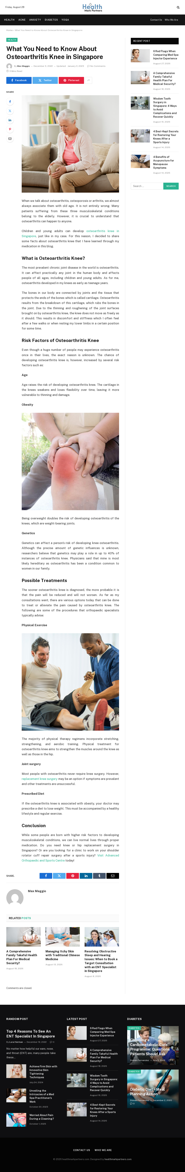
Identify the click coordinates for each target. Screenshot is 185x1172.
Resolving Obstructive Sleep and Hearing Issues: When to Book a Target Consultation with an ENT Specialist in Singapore (101, 961)
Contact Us (156, 20)
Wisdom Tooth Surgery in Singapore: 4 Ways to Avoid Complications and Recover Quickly (165, 107)
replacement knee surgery (39, 779)
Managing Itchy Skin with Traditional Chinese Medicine (63, 955)
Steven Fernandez (139, 1060)
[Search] (178, 7)
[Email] (10, 138)
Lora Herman (16, 1042)
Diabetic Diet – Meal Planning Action (147, 1091)
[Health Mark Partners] (92, 7)
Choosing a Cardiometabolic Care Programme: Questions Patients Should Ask (150, 1047)
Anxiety (35, 19)
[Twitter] (10, 110)
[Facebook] (10, 101)
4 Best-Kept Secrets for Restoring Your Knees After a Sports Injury (165, 137)
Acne (22, 19)
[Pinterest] (10, 129)
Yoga (65, 19)
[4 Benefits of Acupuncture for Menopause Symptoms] (140, 161)
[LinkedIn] (10, 120)
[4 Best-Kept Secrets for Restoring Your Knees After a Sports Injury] (140, 135)
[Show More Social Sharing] (88, 80)
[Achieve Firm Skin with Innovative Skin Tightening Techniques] (16, 1071)
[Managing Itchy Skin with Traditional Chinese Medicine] (63, 936)
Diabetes (51, 19)
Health (9, 19)
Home (9, 30)
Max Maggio (23, 66)
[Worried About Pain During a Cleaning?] (16, 1120)
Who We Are (171, 20)
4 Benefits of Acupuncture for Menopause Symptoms (163, 162)
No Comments (98, 66)
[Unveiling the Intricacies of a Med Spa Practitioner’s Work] (16, 1095)
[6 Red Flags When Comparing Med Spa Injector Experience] (140, 55)
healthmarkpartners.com (118, 1159)
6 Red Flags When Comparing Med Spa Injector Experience (165, 55)
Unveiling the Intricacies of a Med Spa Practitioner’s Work (41, 1096)
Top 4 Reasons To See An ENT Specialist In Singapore (30, 1033)
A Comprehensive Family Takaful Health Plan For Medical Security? (21, 957)
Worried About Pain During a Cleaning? (41, 1117)
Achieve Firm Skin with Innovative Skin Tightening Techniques (43, 1072)
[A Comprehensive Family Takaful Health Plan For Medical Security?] (23, 936)
